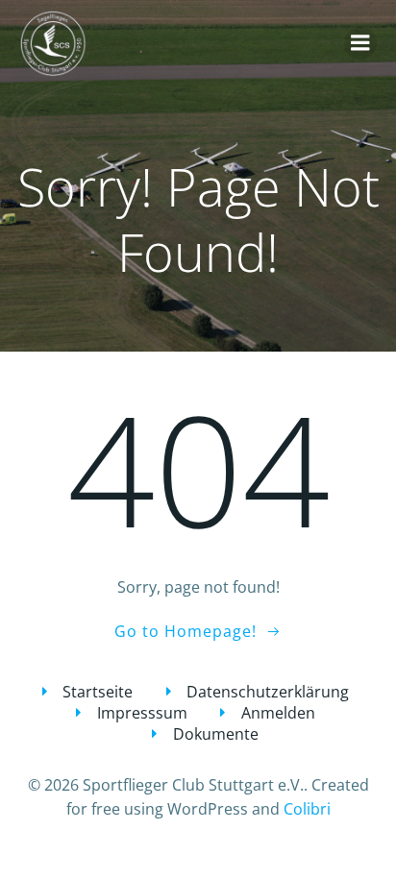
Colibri (307, 808)
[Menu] (360, 43)
